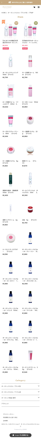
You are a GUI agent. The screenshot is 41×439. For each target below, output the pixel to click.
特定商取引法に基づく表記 (10, 417)
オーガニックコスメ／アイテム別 (11, 392)
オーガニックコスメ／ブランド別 (17, 12)
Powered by (18, 429)
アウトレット (5, 403)
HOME (4, 12)
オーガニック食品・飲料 (9, 398)
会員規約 (5, 420)
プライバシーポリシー (8, 414)
